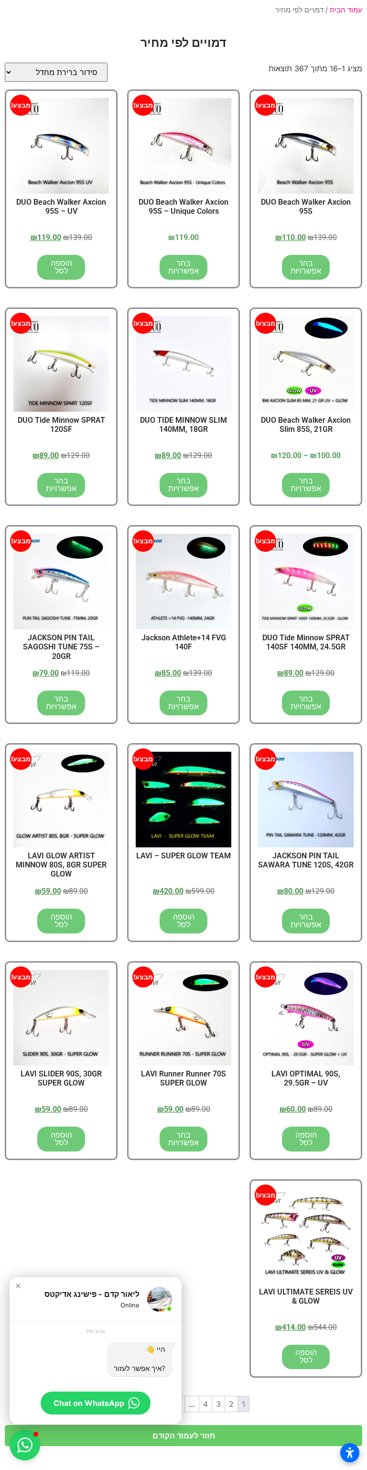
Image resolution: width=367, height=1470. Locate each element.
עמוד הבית (346, 10)
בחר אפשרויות (306, 267)
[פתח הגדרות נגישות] (349, 1452)
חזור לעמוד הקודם (183, 1435)
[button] (18, 1286)
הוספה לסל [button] (61, 267)
